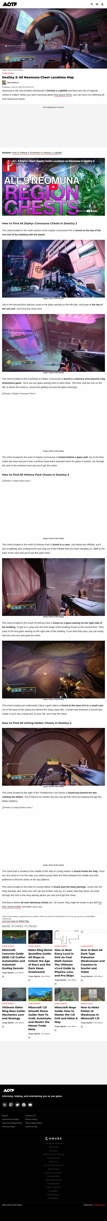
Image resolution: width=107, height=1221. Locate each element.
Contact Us (30, 1115)
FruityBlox (53, 1191)
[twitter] (17, 1104)
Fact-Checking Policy (12, 1123)
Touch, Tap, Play (53, 1187)
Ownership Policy (33, 1123)
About (5, 1115)
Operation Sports (53, 1180)
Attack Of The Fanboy (53, 1154)
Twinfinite (53, 1147)
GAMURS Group (99, 1205)
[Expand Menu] (97, 4)
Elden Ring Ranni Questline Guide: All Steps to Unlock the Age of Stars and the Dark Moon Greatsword (40, 960)
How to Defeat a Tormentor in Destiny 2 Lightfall (37, 152)
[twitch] (11, 1104)
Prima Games (53, 1158)
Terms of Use (31, 1126)
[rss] (4, 1104)
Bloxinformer (53, 1194)
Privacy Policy (8, 1126)
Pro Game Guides (53, 1143)
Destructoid (53, 1169)
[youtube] (30, 1104)
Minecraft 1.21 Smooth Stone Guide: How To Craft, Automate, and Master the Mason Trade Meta (40, 1018)
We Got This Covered (53, 1165)
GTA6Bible (53, 1198)
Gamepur (53, 1151)
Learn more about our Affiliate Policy (15, 921)
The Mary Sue (53, 1183)
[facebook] (23, 1104)
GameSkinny (53, 1176)
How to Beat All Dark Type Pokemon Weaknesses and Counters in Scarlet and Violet (93, 960)
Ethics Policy (31, 1119)
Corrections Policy (10, 1119)
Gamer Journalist (53, 1172)
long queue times (63, 95)
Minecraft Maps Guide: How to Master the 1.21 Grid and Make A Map (66, 1015)
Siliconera (53, 1161)
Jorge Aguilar (8, 973)
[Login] (102, 4)
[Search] (91, 4)
